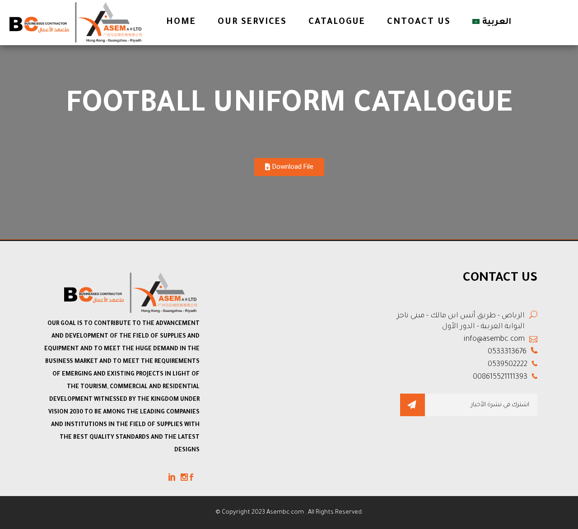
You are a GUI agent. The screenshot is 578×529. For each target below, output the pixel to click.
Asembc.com (285, 512)
